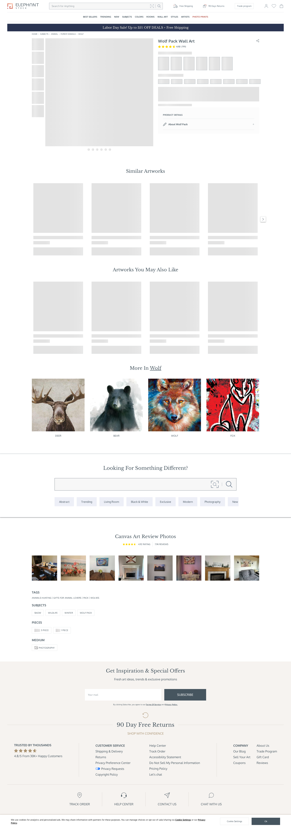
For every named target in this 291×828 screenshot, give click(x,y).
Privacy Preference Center (112, 763)
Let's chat (155, 774)
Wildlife (53, 612)
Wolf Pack (86, 612)
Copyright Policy (106, 774)
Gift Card (263, 757)
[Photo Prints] (235, 501)
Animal (54, 34)
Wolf (81, 34)
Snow (37, 612)
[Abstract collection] (64, 501)
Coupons (239, 763)
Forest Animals (68, 34)
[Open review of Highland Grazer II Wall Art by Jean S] (246, 568)
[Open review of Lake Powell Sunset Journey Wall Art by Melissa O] (189, 568)
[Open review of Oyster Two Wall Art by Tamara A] (102, 568)
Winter (69, 612)
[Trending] (87, 501)
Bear (116, 435)
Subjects (44, 34)
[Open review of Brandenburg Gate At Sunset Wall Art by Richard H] (160, 568)
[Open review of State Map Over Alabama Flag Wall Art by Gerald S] (131, 568)
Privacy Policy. (171, 704)
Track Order (157, 751)
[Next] (263, 219)
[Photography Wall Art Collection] (212, 501)
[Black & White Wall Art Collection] (139, 501)
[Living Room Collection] (111, 501)
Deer (58, 435)
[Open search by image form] (152, 6)
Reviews (262, 763)
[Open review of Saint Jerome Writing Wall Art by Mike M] (44, 568)
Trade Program (267, 751)
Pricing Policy (158, 768)
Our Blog (239, 751)
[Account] (266, 7)
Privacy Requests (112, 769)
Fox (232, 435)
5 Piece (45, 630)
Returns (100, 757)
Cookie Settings (183, 819)
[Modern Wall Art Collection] (187, 501)
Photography (47, 647)
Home (34, 34)
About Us (263, 745)
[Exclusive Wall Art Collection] (165, 501)
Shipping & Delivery (109, 751)
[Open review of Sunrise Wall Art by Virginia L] (73, 568)
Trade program (244, 6)
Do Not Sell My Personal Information (174, 763)
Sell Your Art (241, 757)
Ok (265, 821)
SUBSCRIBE (185, 695)
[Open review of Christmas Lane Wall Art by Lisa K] (217, 568)
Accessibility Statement (165, 757)
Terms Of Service (153, 704)
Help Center (157, 745)
